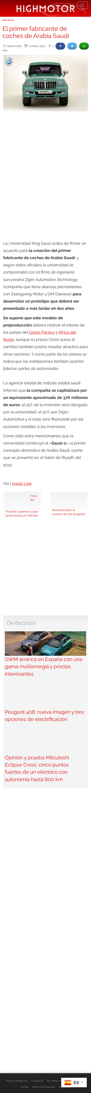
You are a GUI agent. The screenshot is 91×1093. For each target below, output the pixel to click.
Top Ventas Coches (57, 1080)
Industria (8, 20)
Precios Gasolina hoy (17, 1080)
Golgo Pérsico (42, 332)
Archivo (25, 1086)
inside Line (22, 483)
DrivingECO (37, 1080)
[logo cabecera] (46, 8)
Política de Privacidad (43, 1086)
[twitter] (72, 46)
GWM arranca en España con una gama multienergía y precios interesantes (43, 666)
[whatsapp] (84, 46)
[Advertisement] (45, 162)
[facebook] (60, 46)
